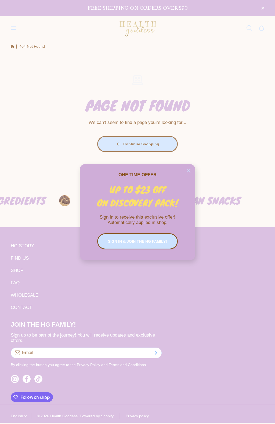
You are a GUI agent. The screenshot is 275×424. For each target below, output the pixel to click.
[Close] (188, 171)
